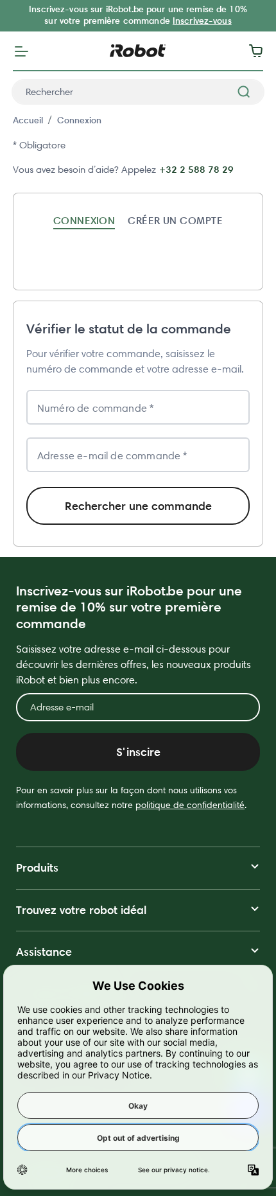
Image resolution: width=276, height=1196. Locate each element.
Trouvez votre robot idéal (81, 909)
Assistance (44, 951)
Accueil (28, 120)
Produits (37, 867)
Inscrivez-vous (202, 20)
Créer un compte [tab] (175, 220)
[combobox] (138, 92)
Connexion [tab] (84, 220)
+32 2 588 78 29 (196, 169)
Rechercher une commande (138, 505)
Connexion (79, 120)
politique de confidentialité (190, 805)
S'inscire (138, 751)
